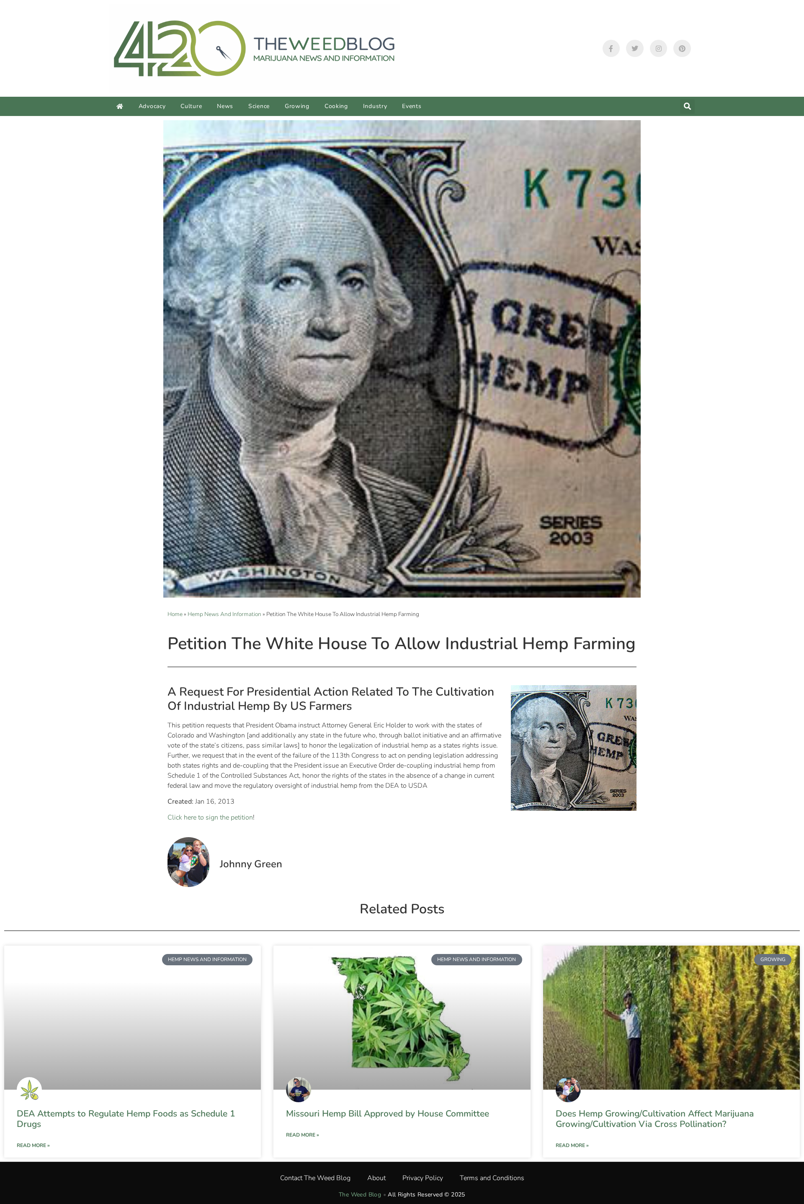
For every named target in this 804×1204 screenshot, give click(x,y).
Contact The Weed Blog (315, 1178)
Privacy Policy (422, 1178)
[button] (687, 106)
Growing (297, 106)
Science (259, 106)
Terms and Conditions (492, 1178)
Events (411, 106)
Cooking (336, 106)
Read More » (33, 1145)
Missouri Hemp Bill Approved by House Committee (387, 1113)
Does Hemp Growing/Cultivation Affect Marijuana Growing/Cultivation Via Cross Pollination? (655, 1119)
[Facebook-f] (611, 48)
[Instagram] (658, 48)
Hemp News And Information (224, 614)
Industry (375, 106)
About (376, 1178)
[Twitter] (635, 48)
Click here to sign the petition (210, 817)
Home (175, 614)
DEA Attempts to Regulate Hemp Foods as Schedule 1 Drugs (126, 1119)
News (225, 106)
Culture (191, 106)
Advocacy (152, 106)
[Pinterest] (682, 48)
